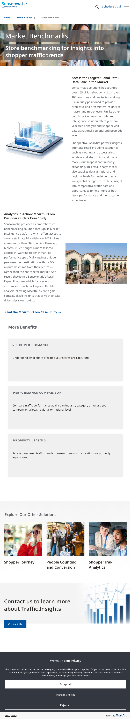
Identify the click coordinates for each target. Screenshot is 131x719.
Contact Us (15, 624)
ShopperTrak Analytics (100, 564)
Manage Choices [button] (65, 694)
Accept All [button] (66, 684)
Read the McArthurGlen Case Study (30, 312)
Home (7, 17)
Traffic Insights (24, 17)
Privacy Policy (11, 715)
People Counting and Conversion (62, 564)
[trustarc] (121, 715)
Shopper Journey (19, 562)
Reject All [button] (65, 705)
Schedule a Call (111, 6)
